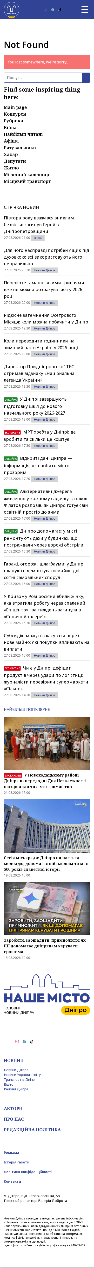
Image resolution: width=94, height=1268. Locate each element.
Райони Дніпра (16, 1089)
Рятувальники (20, 147)
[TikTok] (60, 10)
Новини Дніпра (44, 270)
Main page (15, 107)
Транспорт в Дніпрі (19, 1079)
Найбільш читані (23, 134)
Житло (11, 168)
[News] (52, 10)
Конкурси (15, 114)
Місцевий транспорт (27, 181)
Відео (8, 1084)
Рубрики (13, 121)
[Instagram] (45, 10)
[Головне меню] (85, 9)
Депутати (15, 161)
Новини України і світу (22, 1074)
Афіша (11, 141)
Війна (10, 127)
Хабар (11, 154)
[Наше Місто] (11, 9)
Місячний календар (26, 174)
